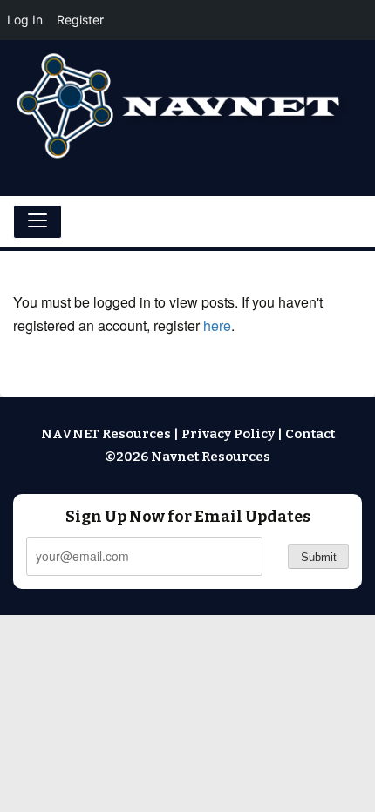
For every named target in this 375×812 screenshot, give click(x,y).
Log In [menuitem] (25, 19)
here (217, 325)
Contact (310, 434)
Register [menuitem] (80, 19)
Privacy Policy (228, 434)
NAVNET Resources (106, 434)
